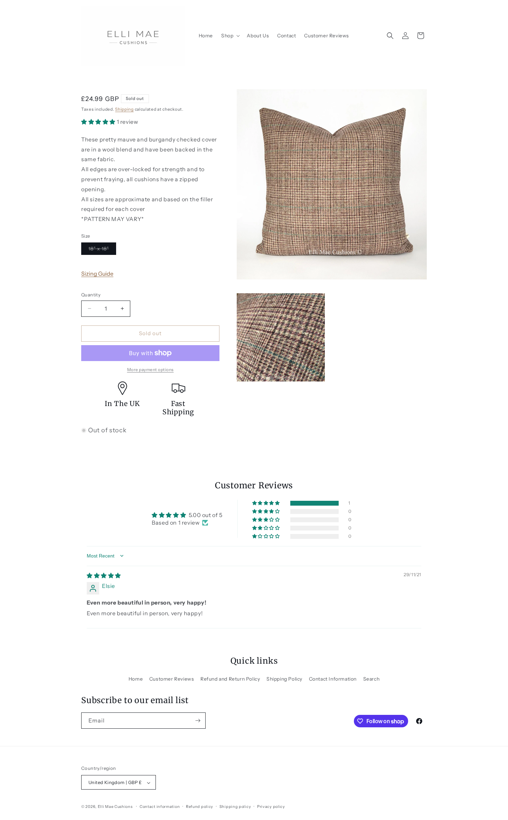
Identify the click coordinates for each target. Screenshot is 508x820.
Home (136, 679)
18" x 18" (102, 250)
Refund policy (199, 806)
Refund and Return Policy (230, 679)
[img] (104, 575)
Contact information (160, 806)
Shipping (124, 109)
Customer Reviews (171, 679)
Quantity (91, 294)
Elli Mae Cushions (115, 806)
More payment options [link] (150, 369)
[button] (230, 35)
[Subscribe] (197, 720)
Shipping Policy (284, 679)
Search (371, 679)
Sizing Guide (97, 273)
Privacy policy (271, 806)
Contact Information (333, 679)
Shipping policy (235, 806)
